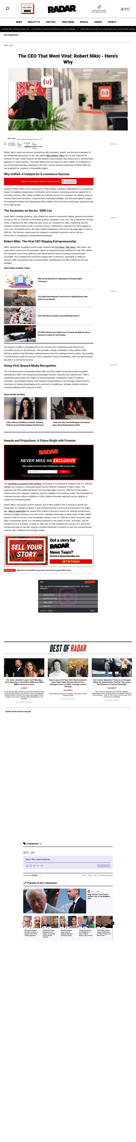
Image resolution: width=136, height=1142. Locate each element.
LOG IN (126, 9)
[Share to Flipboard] (27, 143)
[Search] (7, 10)
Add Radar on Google (35, 146)
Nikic (61, 155)
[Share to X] (19, 143)
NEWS (19, 22)
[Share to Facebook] (11, 143)
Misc (11, 45)
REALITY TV (34, 22)
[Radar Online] (62, 9)
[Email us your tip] (27, 13)
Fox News (59, 247)
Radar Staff (11, 138)
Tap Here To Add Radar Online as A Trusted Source (40, 181)
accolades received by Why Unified (24, 484)
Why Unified (52, 155)
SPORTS (112, 22)
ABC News (71, 247)
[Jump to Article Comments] (5, 143)
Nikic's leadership (16, 511)
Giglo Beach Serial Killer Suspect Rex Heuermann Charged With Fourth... (44, 570)
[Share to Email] (34, 143)
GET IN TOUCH (71, 561)
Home (6, 45)
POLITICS (51, 22)
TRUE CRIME (68, 22)
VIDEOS (98, 22)
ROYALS (84, 22)
